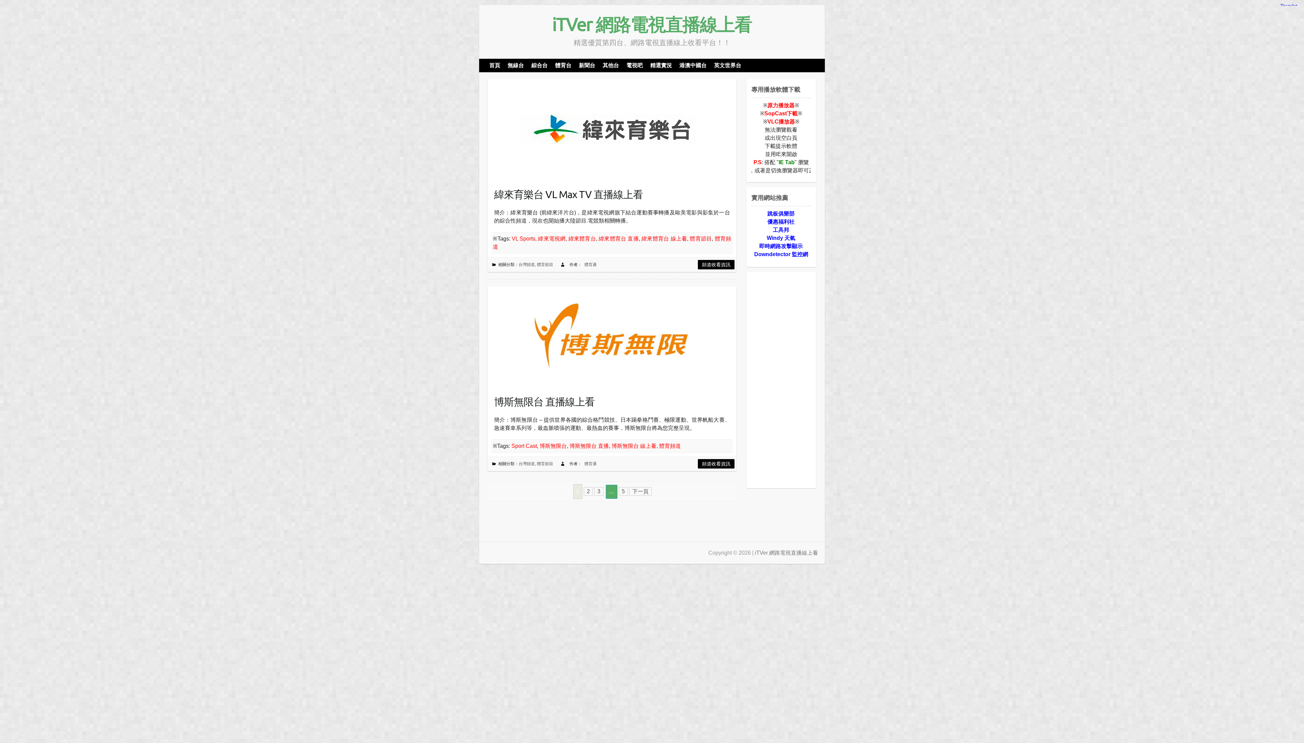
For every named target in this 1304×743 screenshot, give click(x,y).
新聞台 (587, 65)
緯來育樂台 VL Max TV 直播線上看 (568, 194)
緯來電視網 (551, 239)
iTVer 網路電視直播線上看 (652, 24)
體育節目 (701, 239)
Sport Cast (524, 446)
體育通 (590, 264)
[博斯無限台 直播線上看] (606, 337)
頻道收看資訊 (716, 264)
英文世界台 (727, 65)
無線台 (516, 65)
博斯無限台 (553, 446)
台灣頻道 (527, 264)
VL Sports (523, 239)
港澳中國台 (693, 65)
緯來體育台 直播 (619, 239)
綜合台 (539, 65)
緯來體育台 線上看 (664, 239)
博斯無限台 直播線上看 (544, 401)
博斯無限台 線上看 (634, 446)
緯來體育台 (582, 239)
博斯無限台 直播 (589, 446)
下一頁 (640, 491)
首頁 (494, 65)
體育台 (563, 65)
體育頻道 (670, 446)
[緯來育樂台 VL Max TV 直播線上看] (606, 130)
